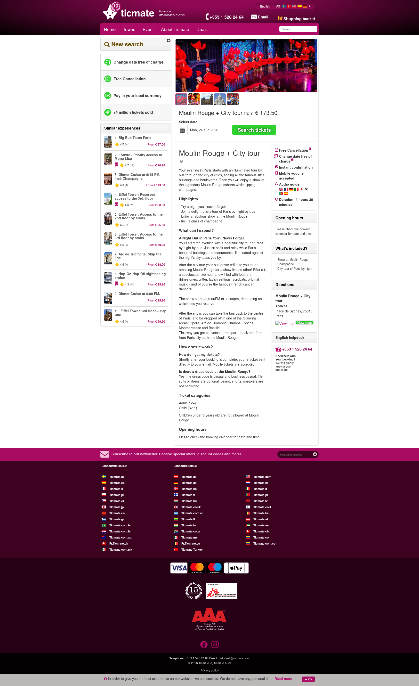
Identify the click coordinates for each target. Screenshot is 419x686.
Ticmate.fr (116, 489)
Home (110, 29)
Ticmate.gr (116, 519)
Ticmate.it (260, 489)
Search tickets (254, 129)
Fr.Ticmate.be (190, 543)
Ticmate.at (260, 519)
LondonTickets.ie (185, 466)
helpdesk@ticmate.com (234, 658)
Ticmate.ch (261, 531)
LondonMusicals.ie (114, 466)
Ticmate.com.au (120, 537)
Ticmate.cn (117, 513)
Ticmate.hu (189, 501)
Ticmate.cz (116, 501)
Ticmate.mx (189, 537)
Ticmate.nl (260, 483)
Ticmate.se (117, 476)
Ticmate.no (189, 489)
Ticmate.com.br (120, 525)
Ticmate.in (188, 525)
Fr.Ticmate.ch (118, 543)
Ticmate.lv (260, 501)
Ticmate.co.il (262, 507)
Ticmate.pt (260, 495)
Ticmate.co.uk (191, 507)
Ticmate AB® (222, 663)
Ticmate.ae (261, 525)
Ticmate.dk (189, 476)
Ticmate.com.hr (120, 531)
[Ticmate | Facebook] (204, 644)
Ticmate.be (261, 513)
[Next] (285, 65)
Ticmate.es (117, 483)
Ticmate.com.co (264, 543)
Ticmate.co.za (191, 531)
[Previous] (207, 65)
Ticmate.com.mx (120, 549)
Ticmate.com (262, 476)
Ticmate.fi (188, 495)
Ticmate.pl (116, 495)
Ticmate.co (261, 537)
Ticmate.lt (188, 519)
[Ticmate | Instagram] (215, 644)
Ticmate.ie (205, 663)
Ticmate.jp (116, 507)
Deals (202, 29)
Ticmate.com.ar (192, 513)
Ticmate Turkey (192, 549)
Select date (188, 121)
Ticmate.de (189, 483)
